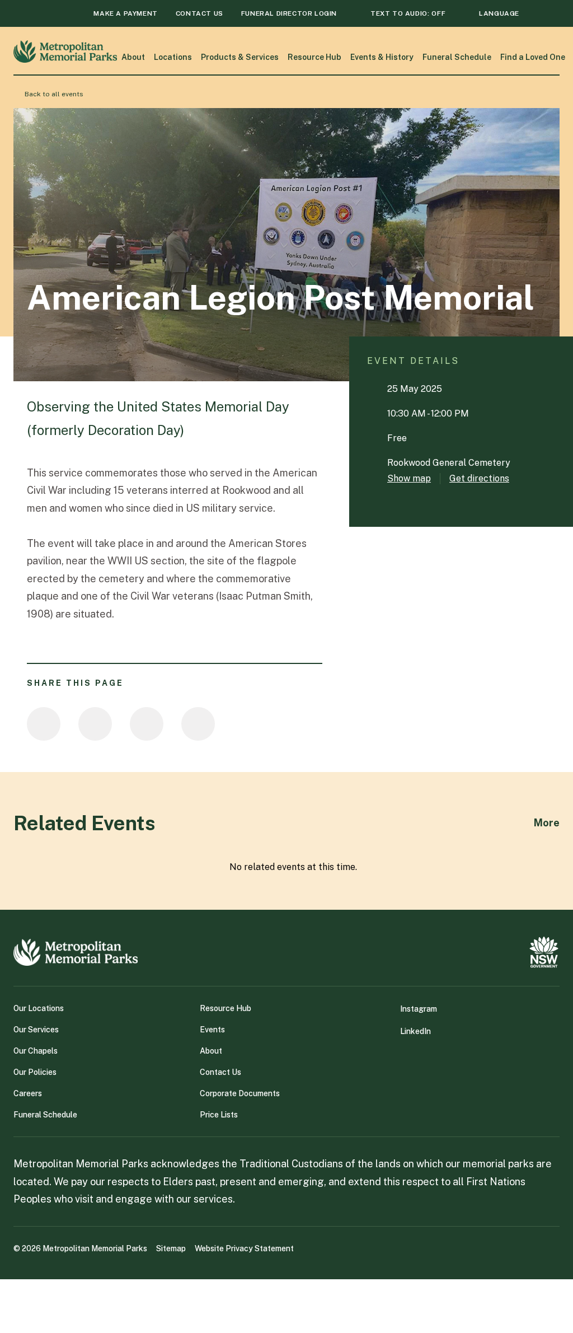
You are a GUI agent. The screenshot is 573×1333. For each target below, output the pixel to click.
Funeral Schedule (456, 57)
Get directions (479, 478)
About (133, 57)
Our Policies (35, 1072)
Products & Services (240, 57)
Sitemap (171, 1248)
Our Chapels (35, 1051)
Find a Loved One (532, 57)
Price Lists (219, 1115)
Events (212, 1029)
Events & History (382, 57)
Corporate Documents (240, 1093)
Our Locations (38, 1008)
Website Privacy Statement (244, 1248)
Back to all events (54, 94)
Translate (485, 34)
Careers (27, 1093)
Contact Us (220, 1072)
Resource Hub (314, 57)
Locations (173, 57)
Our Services (36, 1029)
